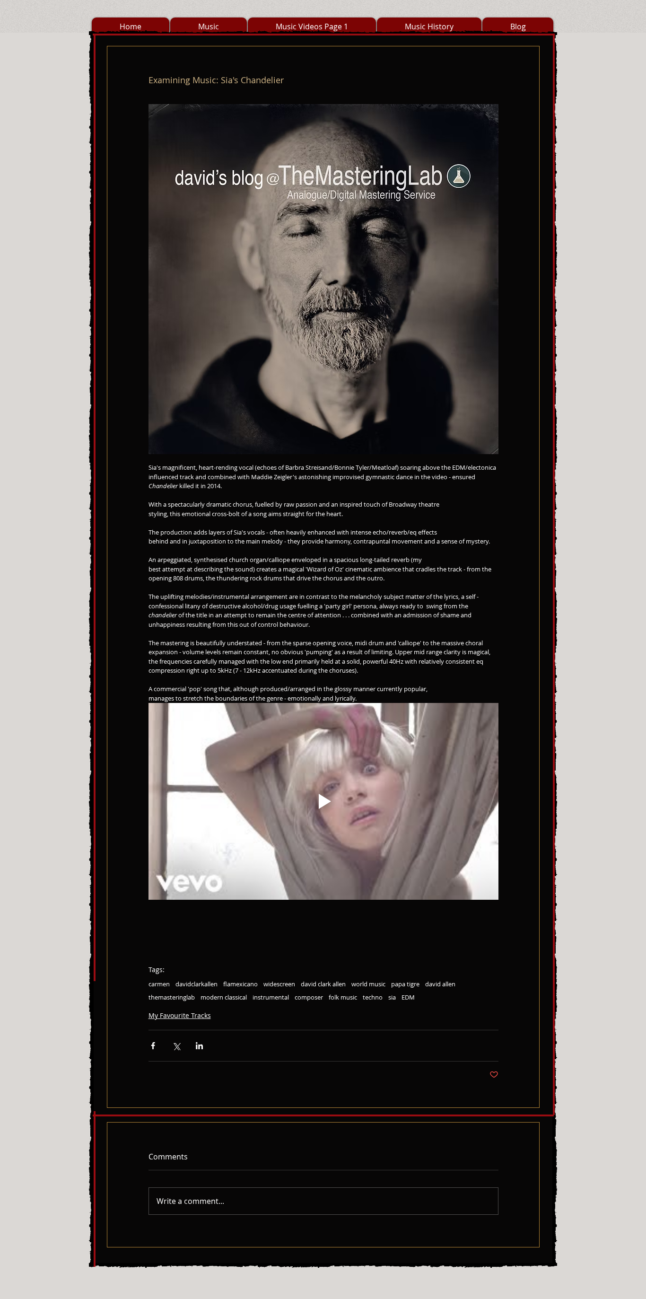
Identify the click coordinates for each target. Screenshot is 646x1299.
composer (309, 997)
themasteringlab (171, 997)
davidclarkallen (196, 984)
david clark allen (323, 984)
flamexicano (240, 984)
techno (373, 997)
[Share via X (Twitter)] (176, 1045)
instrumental (271, 997)
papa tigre (405, 984)
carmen (159, 984)
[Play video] (323, 801)
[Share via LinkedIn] (199, 1045)
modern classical (224, 997)
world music (368, 984)
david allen (440, 984)
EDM (408, 997)
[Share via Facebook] (152, 1045)
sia (392, 997)
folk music (343, 997)
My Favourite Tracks (179, 1015)
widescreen (279, 984)
